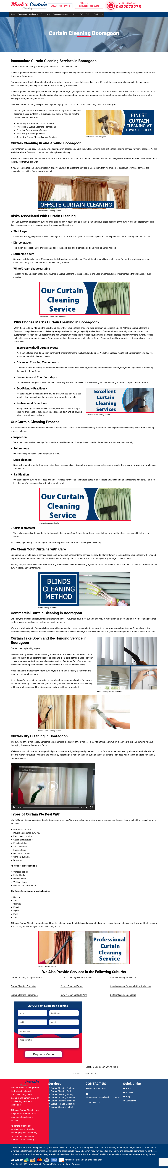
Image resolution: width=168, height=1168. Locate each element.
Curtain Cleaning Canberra (63, 1088)
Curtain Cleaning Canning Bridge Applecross (130, 986)
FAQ (81, 14)
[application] (53, 786)
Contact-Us (131, 1100)
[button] (53, 786)
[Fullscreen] (91, 807)
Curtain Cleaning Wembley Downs (76, 977)
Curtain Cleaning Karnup (72, 986)
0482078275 (128, 5)
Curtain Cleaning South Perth (74, 995)
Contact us (98, 14)
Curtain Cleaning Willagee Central (26, 977)
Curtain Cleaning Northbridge (24, 995)
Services (44, 14)
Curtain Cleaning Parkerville (123, 977)
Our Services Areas (60, 14)
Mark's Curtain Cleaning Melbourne (45, 1164)
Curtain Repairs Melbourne (63, 1104)
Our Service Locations (27, 14)
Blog (75, 14)
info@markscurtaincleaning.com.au (102, 1097)
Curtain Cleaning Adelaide (63, 1097)
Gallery (88, 14)
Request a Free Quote (89, 5)
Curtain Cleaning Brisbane (63, 1100)
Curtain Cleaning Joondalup (123, 995)
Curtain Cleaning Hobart (62, 1107)
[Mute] (87, 807)
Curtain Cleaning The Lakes (23, 986)
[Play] (14, 807)
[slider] (51, 807)
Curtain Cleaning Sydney (62, 1094)
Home (12, 14)
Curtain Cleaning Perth (61, 1091)
